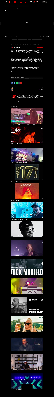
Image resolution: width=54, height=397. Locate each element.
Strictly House (17, 47)
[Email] (23, 101)
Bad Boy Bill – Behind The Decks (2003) (16, 351)
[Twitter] (31, 6)
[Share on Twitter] (14, 83)
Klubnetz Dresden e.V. (16, 76)
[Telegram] (37, 6)
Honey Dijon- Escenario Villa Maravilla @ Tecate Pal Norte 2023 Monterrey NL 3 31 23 (23, 124)
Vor (42, 87)
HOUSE (10, 8)
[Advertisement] (27, 389)
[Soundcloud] (40, 6)
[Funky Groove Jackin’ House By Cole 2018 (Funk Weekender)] (0, 23)
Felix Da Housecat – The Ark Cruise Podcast (17, 238)
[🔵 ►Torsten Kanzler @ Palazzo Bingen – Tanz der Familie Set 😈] (42, 89)
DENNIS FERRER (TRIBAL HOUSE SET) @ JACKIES (18, 143)
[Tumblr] (20, 101)
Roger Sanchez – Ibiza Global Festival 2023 (17, 389)
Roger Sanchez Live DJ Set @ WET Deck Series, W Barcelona (19, 219)
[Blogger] (43, 6)
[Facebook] (30, 6)
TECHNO (6, 8)
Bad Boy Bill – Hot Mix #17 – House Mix (16, 181)
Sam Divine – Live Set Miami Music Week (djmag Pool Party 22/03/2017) (21, 162)
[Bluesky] (41, 6)
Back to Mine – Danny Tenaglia (15, 200)
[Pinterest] (33, 6)
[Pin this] (21, 83)
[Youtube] (34, 6)
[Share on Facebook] (12, 83)
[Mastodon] (36, 6)
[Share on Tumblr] (19, 83)
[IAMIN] (44, 6)
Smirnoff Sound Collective (17, 49)
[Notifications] (47, 6)
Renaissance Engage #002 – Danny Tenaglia (17, 370)
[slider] (25, 34)
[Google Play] (38, 6)
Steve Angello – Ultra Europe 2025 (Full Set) (17, 257)
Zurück (12, 87)
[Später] (46, 6)
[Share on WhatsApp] (17, 83)
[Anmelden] (49, 6)
